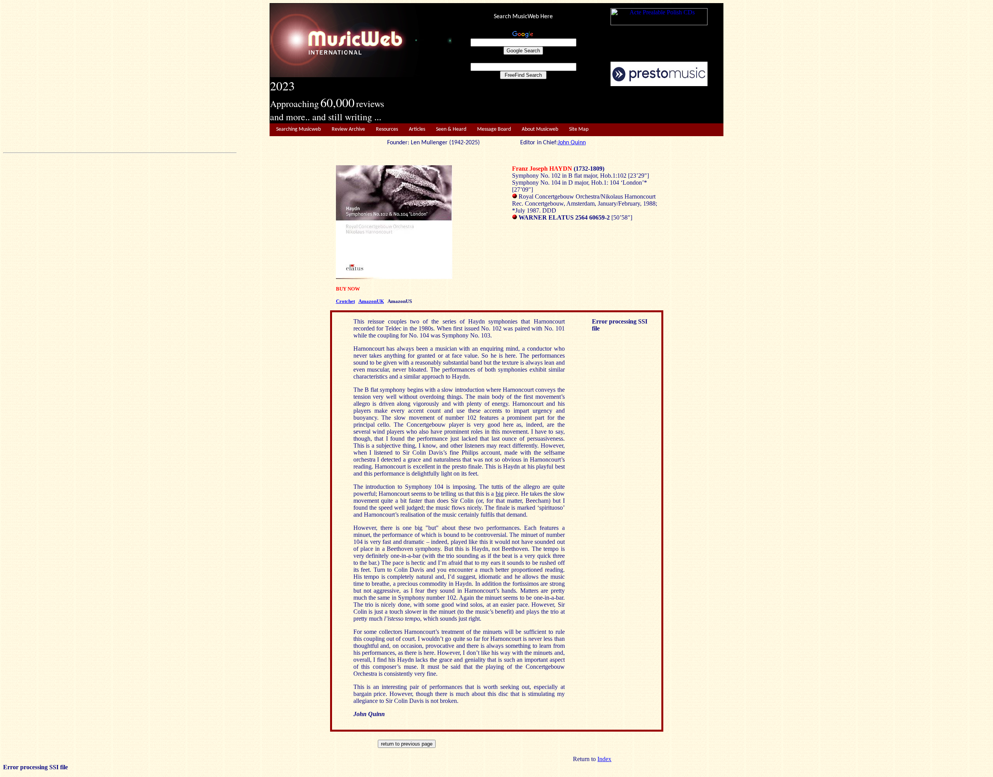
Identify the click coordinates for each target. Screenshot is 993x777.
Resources (387, 129)
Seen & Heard (451, 129)
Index (604, 759)
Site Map (578, 129)
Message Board (494, 129)
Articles (417, 129)
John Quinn (572, 143)
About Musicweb (540, 129)
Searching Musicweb (298, 129)
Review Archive (348, 129)
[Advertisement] (587, 105)
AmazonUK (371, 301)
